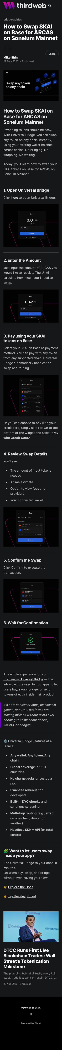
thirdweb (26, 1008)
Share (52, 53)
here (14, 197)
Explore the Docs (20, 887)
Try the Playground (22, 896)
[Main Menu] (56, 5)
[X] (31, 1014)
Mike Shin (10, 57)
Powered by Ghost (31, 1023)
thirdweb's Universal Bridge (23, 679)
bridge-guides (12, 19)
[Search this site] (50, 5)
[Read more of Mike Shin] (7, 49)
